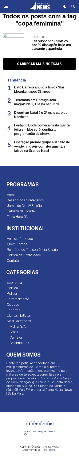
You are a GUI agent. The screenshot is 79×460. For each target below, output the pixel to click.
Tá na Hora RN (17, 217)
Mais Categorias (19, 321)
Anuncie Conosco (20, 239)
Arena (11, 195)
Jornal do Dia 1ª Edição (24, 206)
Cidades (13, 305)
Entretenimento (18, 299)
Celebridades (19, 343)
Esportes (13, 310)
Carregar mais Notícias (39, 64)
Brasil (14, 332)
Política (12, 288)
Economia (14, 283)
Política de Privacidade (24, 255)
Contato (13, 261)
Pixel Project (49, 449)
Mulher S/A (18, 326)
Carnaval (16, 337)
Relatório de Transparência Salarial (32, 250)
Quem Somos (17, 244)
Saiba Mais (15, 393)
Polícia (12, 294)
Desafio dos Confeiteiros (25, 200)
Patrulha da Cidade (21, 211)
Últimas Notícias (19, 315)
